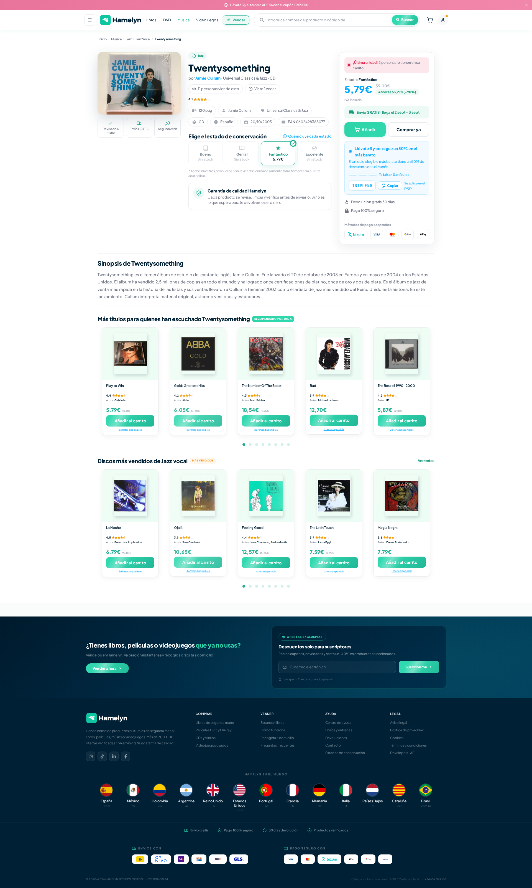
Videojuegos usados (212, 745)
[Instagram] (90, 756)
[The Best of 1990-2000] (402, 354)
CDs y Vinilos (206, 738)
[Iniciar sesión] (443, 20)
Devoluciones (336, 738)
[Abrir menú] (89, 20)
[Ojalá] (198, 496)
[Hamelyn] (120, 20)
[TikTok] (102, 756)
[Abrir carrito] (430, 20)
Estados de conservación (345, 753)
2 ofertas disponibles (130, 429)
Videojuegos (207, 20)
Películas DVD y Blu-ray (213, 730)
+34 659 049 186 (435, 879)
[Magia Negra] (402, 496)
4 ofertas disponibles (198, 570)
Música (184, 20)
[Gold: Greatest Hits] (198, 354)
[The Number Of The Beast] (266, 354)
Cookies (396, 738)
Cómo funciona (272, 730)
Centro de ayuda (338, 722)
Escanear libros (272, 722)
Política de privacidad (407, 730)
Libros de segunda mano (215, 722)
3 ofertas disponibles (198, 429)
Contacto (333, 745)
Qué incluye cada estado (309, 136)
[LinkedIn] (114, 756)
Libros (151, 20)
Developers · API (402, 753)
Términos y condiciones (408, 745)
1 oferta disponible (334, 429)
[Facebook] (125, 756)
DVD (167, 20)
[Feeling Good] (266, 496)
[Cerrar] (526, 5)
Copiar (392, 185)
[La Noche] (130, 496)
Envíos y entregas (338, 730)
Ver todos (426, 460)
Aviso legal (398, 722)
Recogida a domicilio (277, 738)
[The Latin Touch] (334, 496)
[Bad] (334, 354)
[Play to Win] (130, 354)
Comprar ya (409, 129)
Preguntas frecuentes (277, 745)
